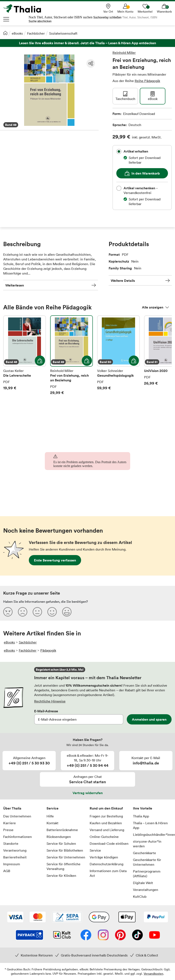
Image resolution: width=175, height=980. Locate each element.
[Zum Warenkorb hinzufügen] (40, 361)
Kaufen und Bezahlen (106, 823)
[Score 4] (52, 611)
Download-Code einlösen (109, 843)
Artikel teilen (90, 63)
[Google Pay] (99, 917)
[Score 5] (66, 611)
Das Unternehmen (17, 816)
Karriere (9, 823)
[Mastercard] (38, 917)
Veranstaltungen (145, 889)
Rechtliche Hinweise (50, 701)
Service (52, 808)
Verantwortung (14, 850)
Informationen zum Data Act (108, 873)
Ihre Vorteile (142, 808)
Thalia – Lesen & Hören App (150, 825)
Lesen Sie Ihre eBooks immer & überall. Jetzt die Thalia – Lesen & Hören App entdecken (87, 43)
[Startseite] (5, 33)
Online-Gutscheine (104, 837)
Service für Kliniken (61, 875)
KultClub (139, 896)
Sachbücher (28, 642)
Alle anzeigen (152, 307)
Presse (8, 830)
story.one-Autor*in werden (147, 843)
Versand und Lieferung (107, 830)
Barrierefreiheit (15, 857)
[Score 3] (37, 611)
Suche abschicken (40, 21)
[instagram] (103, 935)
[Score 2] (22, 611)
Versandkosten (153, 973)
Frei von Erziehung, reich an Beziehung (71, 355)
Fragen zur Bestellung (106, 816)
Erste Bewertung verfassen (55, 560)
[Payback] (29, 935)
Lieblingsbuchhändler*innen (152, 834)
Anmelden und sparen (149, 719)
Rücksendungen (59, 837)
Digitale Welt (143, 883)
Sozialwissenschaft (63, 33)
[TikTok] (137, 935)
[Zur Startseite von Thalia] (24, 8)
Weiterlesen (14, 285)
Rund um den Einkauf (106, 808)
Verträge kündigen (104, 857)
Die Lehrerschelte (24, 355)
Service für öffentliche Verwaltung (63, 866)
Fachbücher (36, 33)
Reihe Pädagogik (147, 81)
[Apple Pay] (126, 917)
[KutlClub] (62, 935)
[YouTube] (154, 935)
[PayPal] (156, 917)
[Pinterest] (120, 935)
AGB (6, 871)
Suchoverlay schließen (107, 17)
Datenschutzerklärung (106, 864)
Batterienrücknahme (62, 830)
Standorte (10, 843)
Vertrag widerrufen (88, 792)
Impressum (11, 864)
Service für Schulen (61, 843)
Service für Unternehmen (66, 857)
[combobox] (118, 151)
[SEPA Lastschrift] (67, 917)
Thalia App (141, 816)
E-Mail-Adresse (46, 711)
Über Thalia (12, 808)
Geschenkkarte (144, 853)
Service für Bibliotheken (65, 850)
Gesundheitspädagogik (118, 355)
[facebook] (85, 935)
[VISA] (15, 917)
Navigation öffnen (6, 19)
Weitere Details (123, 280)
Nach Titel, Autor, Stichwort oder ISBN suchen (60, 17)
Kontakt (52, 823)
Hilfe (50, 816)
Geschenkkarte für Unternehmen (147, 862)
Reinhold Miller (124, 52)
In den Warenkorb (145, 173)
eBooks (17, 33)
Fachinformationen (17, 837)
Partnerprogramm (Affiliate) (146, 873)
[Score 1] (8, 611)
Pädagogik (48, 650)
